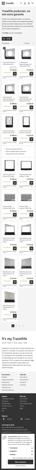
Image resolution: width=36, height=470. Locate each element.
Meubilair (4, 377)
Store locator (23, 401)
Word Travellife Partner (26, 403)
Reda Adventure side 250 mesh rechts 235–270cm (25, 273)
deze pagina (27, 442)
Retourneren (5, 401)
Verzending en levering (8, 398)
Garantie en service (7, 406)
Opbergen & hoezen (7, 385)
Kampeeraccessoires (8, 379)
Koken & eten (6, 382)
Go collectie (23, 382)
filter (9, 39)
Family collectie (24, 379)
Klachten (4, 408)
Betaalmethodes (6, 403)
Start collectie (23, 377)
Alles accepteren (20, 462)
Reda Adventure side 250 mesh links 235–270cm (9, 273)
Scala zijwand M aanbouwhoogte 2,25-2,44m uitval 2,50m (9, 99)
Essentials (23, 385)
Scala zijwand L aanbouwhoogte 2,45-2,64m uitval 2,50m (25, 64)
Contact (22, 406)
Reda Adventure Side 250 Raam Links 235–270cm (9, 240)
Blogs (21, 408)
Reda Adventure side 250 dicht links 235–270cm (9, 307)
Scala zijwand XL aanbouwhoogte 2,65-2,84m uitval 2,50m (25, 99)
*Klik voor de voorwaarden (12, 33)
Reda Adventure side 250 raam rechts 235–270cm (25, 240)
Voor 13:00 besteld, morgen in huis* (10, 77)
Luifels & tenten (6, 387)
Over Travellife (24, 398)
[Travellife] (8, 3)
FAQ (3, 411)
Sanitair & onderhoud (8, 390)
